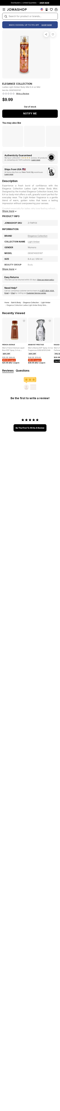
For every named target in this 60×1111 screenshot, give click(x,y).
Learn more (35, 160)
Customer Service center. (36, 293)
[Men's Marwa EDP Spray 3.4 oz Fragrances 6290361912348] (50, 321)
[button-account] (46, 9)
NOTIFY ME (30, 113)
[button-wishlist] (51, 9)
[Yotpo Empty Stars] (8, 93)
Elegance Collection (31, 302)
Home (6, 302)
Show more (8, 211)
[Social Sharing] (46, 34)
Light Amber (45, 302)
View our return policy (45, 280)
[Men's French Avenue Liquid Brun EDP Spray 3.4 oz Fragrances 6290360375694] (24, 321)
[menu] (4, 9)
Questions (22, 370)
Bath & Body (16, 302)
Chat (13, 293)
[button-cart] (56, 9)
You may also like (11, 122)
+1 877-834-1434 (46, 291)
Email (6, 293)
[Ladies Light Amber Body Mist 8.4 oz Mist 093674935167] (53, 34)
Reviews (8, 370)
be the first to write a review (30, 428)
